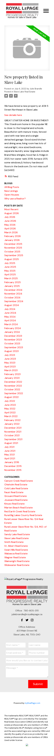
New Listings (11, 191)
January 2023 (12, 377)
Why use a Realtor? (15, 198)
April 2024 (10, 320)
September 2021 (13, 439)
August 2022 (11, 397)
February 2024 (12, 328)
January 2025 (12, 286)
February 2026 (12, 236)
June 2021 (9, 450)
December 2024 (13, 289)
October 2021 (12, 435)
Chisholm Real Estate (15, 484)
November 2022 (13, 385)
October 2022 (12, 389)
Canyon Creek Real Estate (18, 480)
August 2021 (11, 443)
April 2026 (10, 228)
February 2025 (12, 282)
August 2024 (11, 305)
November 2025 (13, 247)
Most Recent (11, 209)
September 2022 (13, 393)
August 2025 (11, 259)
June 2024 (10, 312)
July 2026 (9, 217)
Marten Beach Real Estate (18, 507)
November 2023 (13, 339)
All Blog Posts (11, 187)
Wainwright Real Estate (17, 561)
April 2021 (9, 458)
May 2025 (9, 270)
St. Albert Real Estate (16, 545)
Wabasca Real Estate (16, 553)
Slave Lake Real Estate (24, 91)
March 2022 (11, 416)
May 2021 (9, 454)
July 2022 (9, 401)
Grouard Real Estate (15, 496)
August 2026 (11, 213)
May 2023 (9, 362)
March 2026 (11, 232)
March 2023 (11, 370)
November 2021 (12, 431)
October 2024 (12, 297)
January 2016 (11, 462)
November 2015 (12, 470)
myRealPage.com (32, 703)
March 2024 (11, 324)
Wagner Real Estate (15, 557)
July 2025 (9, 263)
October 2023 (12, 343)
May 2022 (9, 408)
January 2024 (12, 332)
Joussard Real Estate (16, 500)
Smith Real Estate (14, 542)
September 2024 (13, 301)
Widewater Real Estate (16, 565)
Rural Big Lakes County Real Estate (23, 515)
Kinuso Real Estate (14, 503)
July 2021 (9, 447)
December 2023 (13, 335)
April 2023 (10, 366)
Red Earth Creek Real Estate (19, 511)
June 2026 (10, 220)
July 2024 (9, 309)
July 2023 (9, 355)
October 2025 (12, 251)
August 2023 (11, 351)
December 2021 (12, 427)
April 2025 (10, 274)
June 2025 (10, 266)
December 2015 (13, 466)
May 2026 (9, 224)
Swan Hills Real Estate (16, 549)
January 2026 (12, 240)
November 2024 (13, 293)
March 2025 (11, 278)
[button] (22, 620)
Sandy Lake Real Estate (17, 534)
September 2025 (13, 255)
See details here (13, 115)
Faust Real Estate (13, 492)
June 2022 (10, 404)
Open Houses (11, 194)
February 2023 (12, 374)
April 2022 (10, 412)
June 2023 (10, 358)
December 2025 (13, 244)
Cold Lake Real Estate (16, 488)
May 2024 (10, 316)
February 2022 (12, 420)
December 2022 (13, 381)
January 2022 (12, 423)
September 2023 (13, 347)
